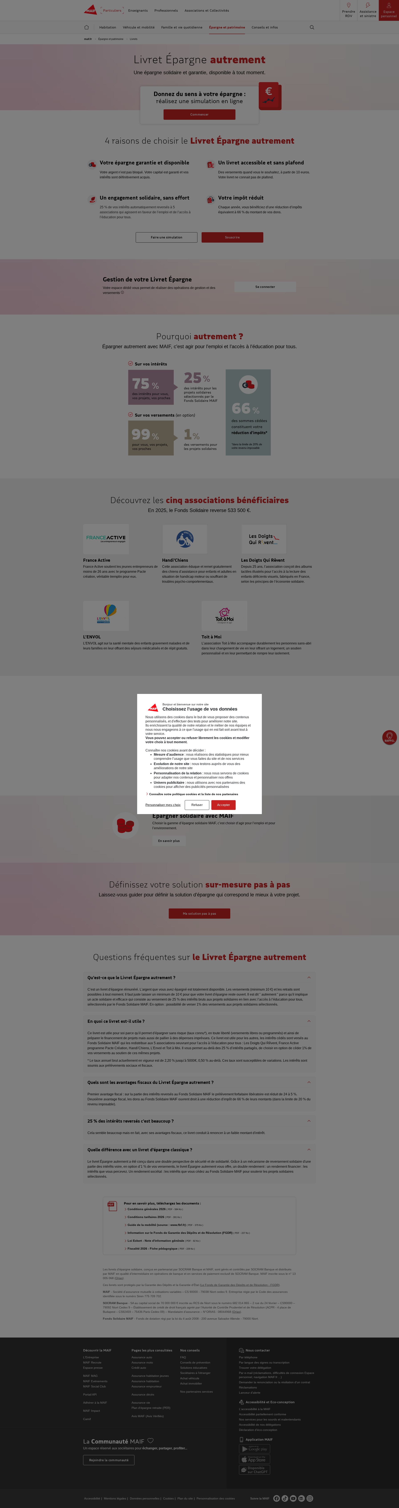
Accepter (223, 805)
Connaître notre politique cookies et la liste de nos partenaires (193, 794)
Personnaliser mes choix (163, 805)
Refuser (197, 805)
